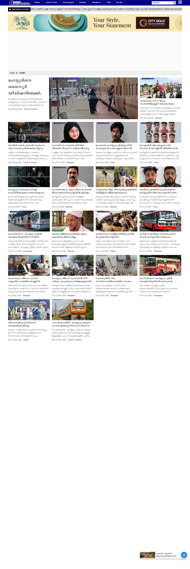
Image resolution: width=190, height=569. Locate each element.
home (22, 73)
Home (37, 2)
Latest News (51, 2)
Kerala (119, 2)
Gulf (108, 2)
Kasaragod (68, 2)
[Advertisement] (91, 51)
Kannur (82, 2)
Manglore (96, 2)
